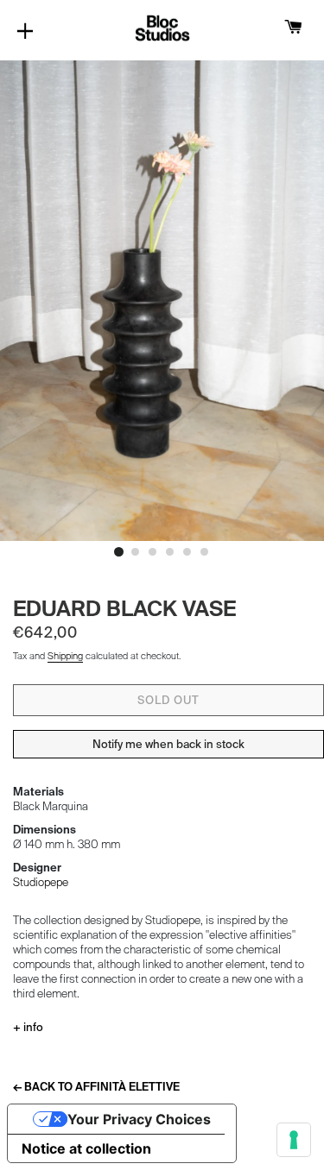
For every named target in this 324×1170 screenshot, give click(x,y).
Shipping (65, 656)
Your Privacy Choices (139, 1119)
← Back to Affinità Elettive (96, 1086)
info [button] (32, 1027)
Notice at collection (86, 1148)
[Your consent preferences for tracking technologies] (293, 1139)
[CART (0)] (293, 28)
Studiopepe (40, 882)
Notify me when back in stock (168, 744)
